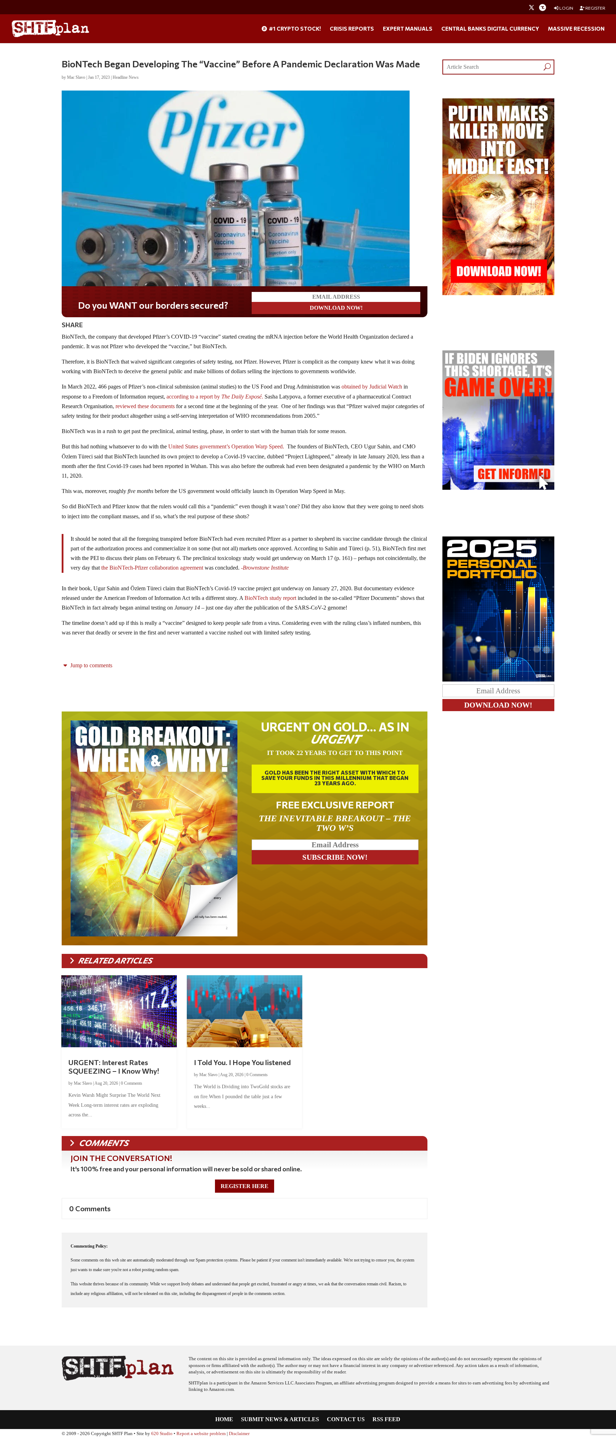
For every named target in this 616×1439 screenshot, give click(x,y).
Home (224, 1419)
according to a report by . (214, 397)
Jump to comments (90, 665)
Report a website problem (201, 1433)
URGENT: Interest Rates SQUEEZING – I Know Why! (113, 1066)
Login (566, 8)
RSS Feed (386, 1419)
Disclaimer (239, 1433)
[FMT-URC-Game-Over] (498, 488)
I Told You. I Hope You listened (242, 1062)
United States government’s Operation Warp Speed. (226, 446)
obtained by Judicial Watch (372, 387)
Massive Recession (576, 29)
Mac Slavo (76, 77)
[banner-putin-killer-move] (498, 293)
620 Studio (162, 1433)
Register (595, 8)
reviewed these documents (145, 406)
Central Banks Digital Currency (490, 29)
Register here (244, 1186)
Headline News (126, 77)
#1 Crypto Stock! (294, 29)
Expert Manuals (407, 29)
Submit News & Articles (280, 1419)
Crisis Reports (352, 29)
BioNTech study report (270, 598)
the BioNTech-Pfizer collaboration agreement (152, 568)
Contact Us (346, 1419)
